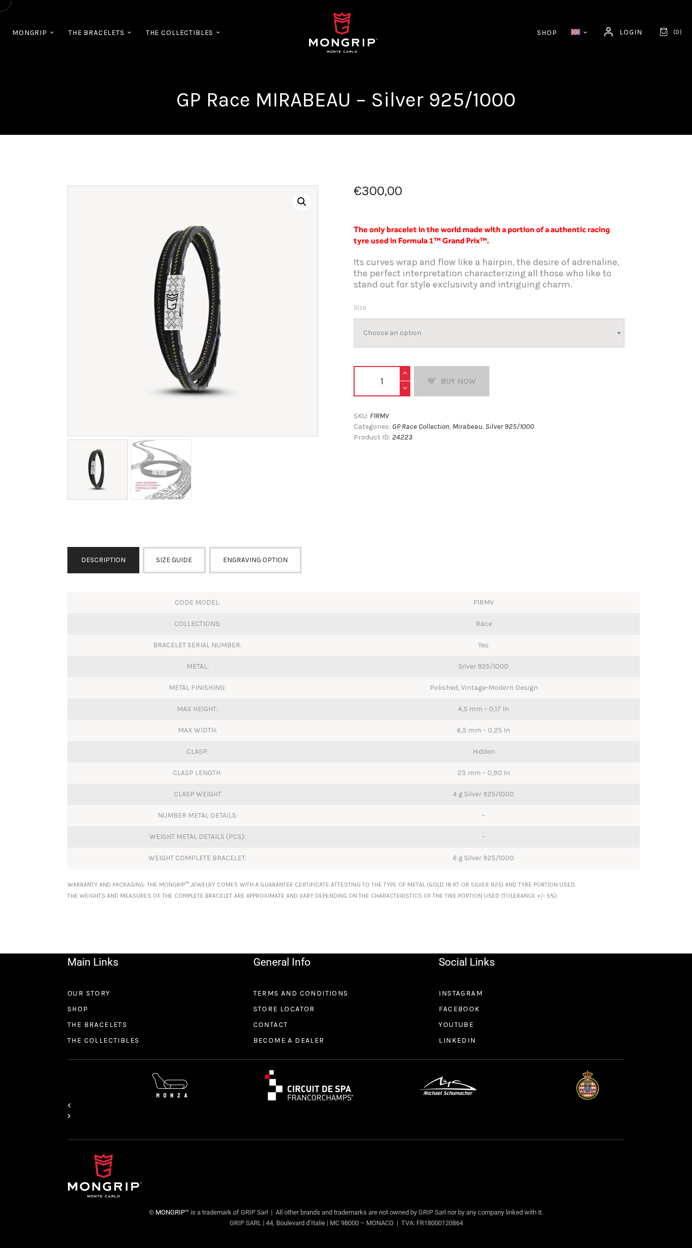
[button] (302, 202)
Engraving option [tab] (255, 560)
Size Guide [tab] (174, 560)
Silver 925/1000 (509, 426)
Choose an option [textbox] (392, 332)
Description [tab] (103, 560)
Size (360, 307)
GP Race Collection (420, 426)
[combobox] (489, 333)
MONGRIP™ (171, 1212)
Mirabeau (467, 426)
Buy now (458, 381)
